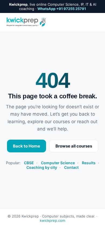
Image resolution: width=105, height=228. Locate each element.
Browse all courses (73, 146)
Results (89, 162)
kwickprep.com (52, 220)
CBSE (29, 162)
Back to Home (26, 146)
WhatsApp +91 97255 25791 (61, 8)
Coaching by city (41, 167)
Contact (71, 167)
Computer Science (58, 162)
